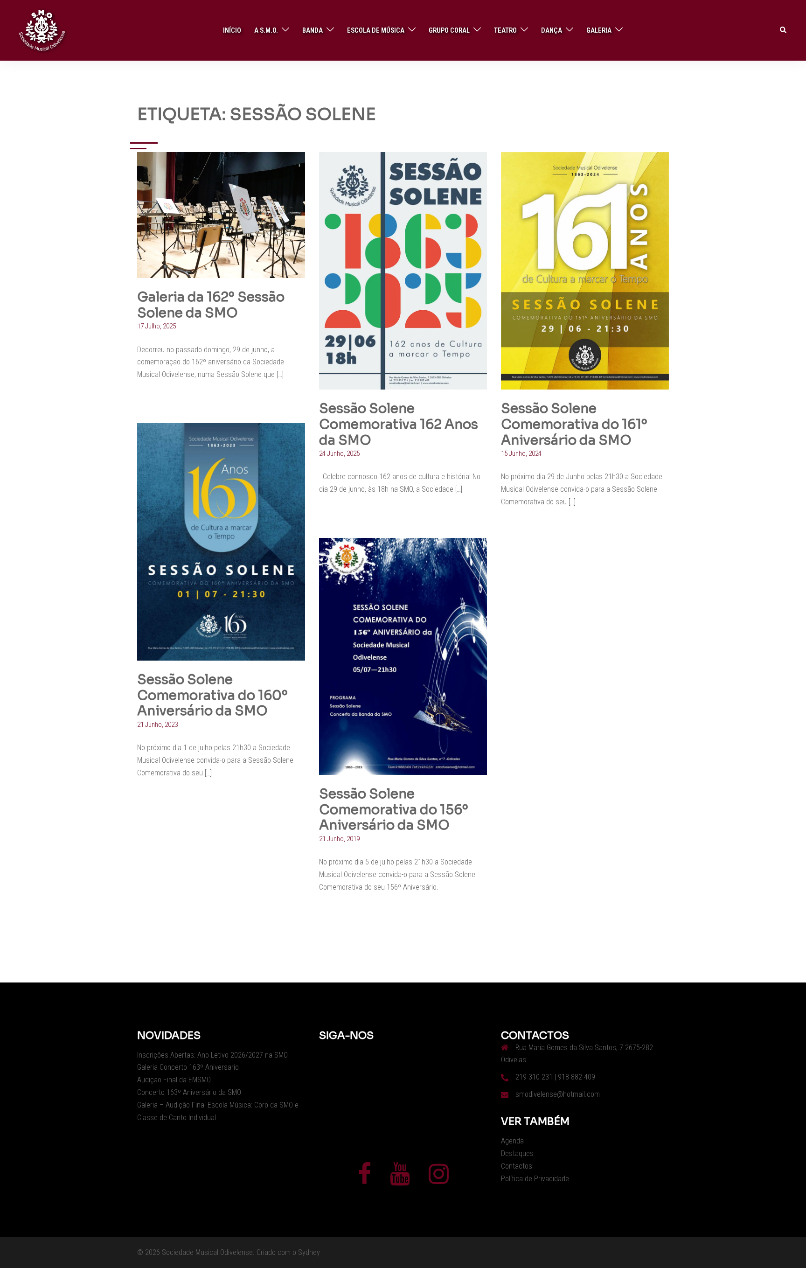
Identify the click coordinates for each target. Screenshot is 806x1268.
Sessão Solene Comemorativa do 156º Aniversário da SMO (393, 809)
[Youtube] (400, 1179)
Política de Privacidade (535, 1178)
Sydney (309, 1252)
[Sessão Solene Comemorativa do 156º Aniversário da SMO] (403, 656)
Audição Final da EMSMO (174, 1079)
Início (232, 30)
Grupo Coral (449, 30)
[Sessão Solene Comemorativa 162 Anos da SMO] (403, 270)
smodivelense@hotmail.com (557, 1094)
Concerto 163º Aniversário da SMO (189, 1092)
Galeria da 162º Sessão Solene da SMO (211, 305)
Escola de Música (375, 30)
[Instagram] (439, 1179)
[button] (783, 30)
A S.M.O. (266, 30)
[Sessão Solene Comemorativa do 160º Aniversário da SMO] (221, 541)
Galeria (598, 30)
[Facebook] (364, 1179)
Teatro (505, 30)
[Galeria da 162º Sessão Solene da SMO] (221, 214)
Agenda (512, 1140)
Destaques (517, 1153)
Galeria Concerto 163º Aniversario (188, 1067)
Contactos (516, 1166)
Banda (312, 30)
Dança (551, 30)
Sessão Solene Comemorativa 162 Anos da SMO (398, 424)
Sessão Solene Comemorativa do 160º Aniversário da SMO (212, 695)
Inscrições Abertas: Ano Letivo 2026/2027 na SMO (212, 1055)
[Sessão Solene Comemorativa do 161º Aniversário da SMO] (585, 270)
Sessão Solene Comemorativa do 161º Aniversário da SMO (574, 424)
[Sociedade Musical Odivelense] (42, 30)
